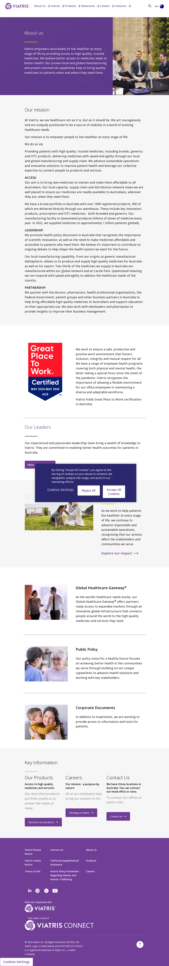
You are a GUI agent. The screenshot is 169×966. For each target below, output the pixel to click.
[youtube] (55, 891)
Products (70, 6)
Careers (105, 6)
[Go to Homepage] (16, 11)
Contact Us (56, 849)
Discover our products (41, 822)
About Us (40, 6)
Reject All (89, 490)
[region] (85, 483)
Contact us (116, 816)
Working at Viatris (79, 812)
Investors (121, 6)
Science (55, 6)
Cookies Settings (16, 962)
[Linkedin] (29, 891)
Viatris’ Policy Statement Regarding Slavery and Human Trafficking (64, 875)
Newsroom (88, 6)
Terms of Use (32, 871)
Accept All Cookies (114, 492)
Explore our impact (116, 553)
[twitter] (46, 891)
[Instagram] (37, 891)
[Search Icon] (150, 5)
